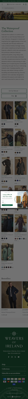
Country (3, 202)
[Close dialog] (26, 191)
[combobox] (7, 203)
